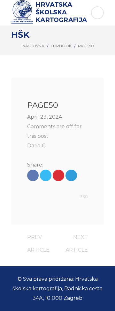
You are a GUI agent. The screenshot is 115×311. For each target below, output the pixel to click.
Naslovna (33, 45)
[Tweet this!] (45, 175)
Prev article (38, 239)
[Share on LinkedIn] (71, 175)
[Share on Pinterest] (58, 175)
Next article (76, 239)
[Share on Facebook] (33, 175)
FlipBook (61, 45)
